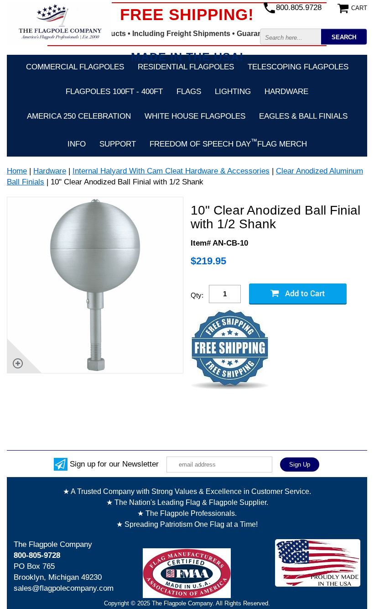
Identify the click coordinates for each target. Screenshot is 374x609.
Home (17, 171)
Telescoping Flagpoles (298, 67)
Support (117, 144)
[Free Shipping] (230, 350)
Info (77, 144)
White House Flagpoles (195, 116)
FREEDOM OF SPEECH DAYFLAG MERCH (228, 142)
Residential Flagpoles (186, 67)
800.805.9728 (299, 7)
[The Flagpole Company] (59, 23)
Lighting (233, 91)
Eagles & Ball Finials (303, 116)
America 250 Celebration (79, 116)
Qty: (197, 295)
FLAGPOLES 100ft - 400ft (114, 91)
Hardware (286, 91)
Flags (189, 91)
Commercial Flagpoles (75, 67)
